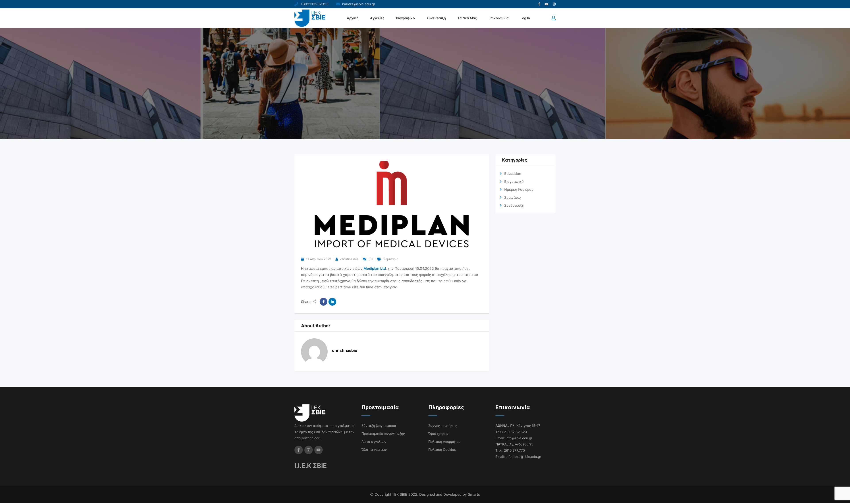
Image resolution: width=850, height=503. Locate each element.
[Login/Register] (554, 18)
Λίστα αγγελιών (373, 441)
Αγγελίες (377, 18)
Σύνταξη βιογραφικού (378, 426)
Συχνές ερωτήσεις (442, 426)
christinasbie (349, 259)
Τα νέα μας (467, 18)
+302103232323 (314, 4)
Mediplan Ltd (374, 268)
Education (512, 173)
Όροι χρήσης (438, 434)
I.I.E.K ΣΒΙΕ (310, 465)
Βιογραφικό (405, 18)
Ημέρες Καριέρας (518, 189)
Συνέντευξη (436, 18)
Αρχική (352, 18)
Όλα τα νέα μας (374, 449)
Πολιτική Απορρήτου (444, 441)
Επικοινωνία (499, 18)
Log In (525, 18)
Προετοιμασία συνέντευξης (383, 434)
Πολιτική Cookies (442, 449)
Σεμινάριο (390, 259)
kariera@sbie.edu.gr (358, 4)
